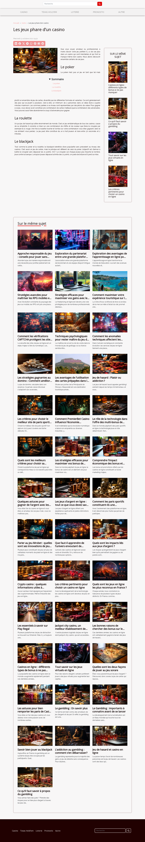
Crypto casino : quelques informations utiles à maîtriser (32, 587)
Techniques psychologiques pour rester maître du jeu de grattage (71, 339)
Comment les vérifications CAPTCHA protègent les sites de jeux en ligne (34, 339)
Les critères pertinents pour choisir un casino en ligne (116, 193)
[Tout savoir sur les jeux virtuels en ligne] (117, 142)
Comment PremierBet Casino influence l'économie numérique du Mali (72, 422)
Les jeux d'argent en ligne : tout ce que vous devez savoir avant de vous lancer (72, 505)
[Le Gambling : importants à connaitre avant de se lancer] (109, 694)
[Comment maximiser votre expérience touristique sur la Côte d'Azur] (109, 281)
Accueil (16, 23)
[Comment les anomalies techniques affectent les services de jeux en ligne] (109, 322)
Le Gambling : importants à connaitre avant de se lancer (109, 709)
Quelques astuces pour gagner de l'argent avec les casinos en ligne (33, 505)
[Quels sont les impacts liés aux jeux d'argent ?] (109, 529)
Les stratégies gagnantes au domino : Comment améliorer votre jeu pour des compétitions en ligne (35, 382)
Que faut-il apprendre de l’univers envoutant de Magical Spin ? (69, 546)
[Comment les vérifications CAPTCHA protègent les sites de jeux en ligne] (35, 322)
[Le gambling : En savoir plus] (72, 694)
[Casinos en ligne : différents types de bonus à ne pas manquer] (117, 72)
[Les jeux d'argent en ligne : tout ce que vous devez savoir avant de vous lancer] (72, 488)
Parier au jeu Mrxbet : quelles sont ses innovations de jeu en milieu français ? (35, 546)
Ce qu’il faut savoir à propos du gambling (117, 124)
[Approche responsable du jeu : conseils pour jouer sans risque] (35, 240)
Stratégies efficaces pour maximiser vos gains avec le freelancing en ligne (71, 298)
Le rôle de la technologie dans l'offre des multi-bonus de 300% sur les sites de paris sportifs (109, 423)
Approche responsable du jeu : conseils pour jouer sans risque (35, 257)
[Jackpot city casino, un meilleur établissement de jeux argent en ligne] (72, 612)
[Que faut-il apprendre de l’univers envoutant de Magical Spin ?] (72, 529)
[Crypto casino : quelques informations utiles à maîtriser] (35, 570)
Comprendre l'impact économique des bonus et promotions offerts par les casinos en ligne (107, 465)
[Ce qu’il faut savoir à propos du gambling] (117, 108)
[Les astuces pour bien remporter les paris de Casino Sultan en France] (35, 694)
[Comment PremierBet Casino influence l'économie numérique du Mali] (72, 405)
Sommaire (58, 79)
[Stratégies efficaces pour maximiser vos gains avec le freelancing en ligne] (72, 281)
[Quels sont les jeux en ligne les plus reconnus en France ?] (109, 570)
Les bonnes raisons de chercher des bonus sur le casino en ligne (107, 629)
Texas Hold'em (49, 12)
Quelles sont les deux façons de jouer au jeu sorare (109, 668)
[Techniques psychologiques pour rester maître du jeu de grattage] (72, 322)
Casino (23, 12)
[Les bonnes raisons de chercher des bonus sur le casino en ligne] (109, 612)
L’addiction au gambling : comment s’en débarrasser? (71, 751)
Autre (121, 12)
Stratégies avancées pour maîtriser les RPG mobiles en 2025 (34, 298)
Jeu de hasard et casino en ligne (107, 751)
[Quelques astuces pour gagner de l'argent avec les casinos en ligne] (35, 488)
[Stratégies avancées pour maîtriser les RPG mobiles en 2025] (35, 281)
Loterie (75, 12)
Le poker (56, 83)
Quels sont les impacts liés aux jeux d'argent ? (107, 544)
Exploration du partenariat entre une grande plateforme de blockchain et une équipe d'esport (72, 258)
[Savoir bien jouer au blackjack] (35, 736)
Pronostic (98, 12)
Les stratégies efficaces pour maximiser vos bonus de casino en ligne (71, 463)
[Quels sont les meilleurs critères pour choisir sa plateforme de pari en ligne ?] (35, 446)
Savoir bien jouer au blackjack (35, 749)
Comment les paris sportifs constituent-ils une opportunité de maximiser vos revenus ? (108, 506)
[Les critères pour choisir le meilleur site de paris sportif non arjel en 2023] (35, 405)
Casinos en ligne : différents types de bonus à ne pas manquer (117, 89)
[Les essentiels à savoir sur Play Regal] (35, 612)
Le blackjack (56, 91)
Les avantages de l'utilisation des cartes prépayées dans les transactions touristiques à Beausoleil (72, 382)
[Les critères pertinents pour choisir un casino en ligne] (117, 176)
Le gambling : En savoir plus (71, 708)
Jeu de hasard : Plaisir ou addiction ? (106, 379)
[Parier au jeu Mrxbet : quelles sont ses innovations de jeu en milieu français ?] (35, 529)
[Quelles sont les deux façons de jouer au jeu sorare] (109, 653)
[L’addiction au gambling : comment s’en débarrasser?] (72, 736)
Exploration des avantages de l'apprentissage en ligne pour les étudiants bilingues (109, 257)
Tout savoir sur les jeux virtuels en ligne (117, 158)
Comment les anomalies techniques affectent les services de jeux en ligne (106, 339)
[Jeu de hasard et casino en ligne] (109, 736)
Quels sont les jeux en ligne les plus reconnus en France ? (109, 585)
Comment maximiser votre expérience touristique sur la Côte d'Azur (109, 298)
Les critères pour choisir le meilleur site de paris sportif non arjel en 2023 (34, 422)
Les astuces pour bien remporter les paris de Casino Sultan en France (35, 711)
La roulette (56, 87)
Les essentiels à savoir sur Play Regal (33, 627)
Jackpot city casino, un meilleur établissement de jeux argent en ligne (70, 629)
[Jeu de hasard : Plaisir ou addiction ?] (109, 364)
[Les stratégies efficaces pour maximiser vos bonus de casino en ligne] (72, 446)
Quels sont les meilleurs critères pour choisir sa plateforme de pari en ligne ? (34, 463)
